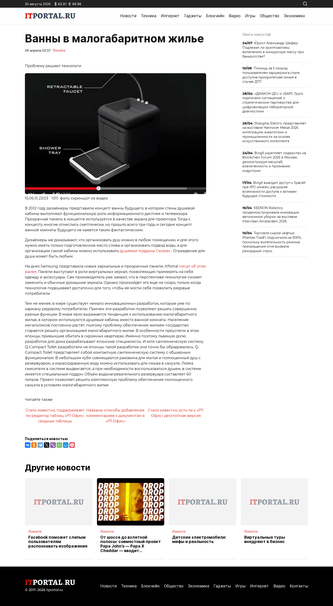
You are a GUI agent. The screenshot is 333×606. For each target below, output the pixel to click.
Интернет (170, 16)
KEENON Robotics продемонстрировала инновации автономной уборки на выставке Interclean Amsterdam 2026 (270, 214)
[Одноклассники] (34, 445)
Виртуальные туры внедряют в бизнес (264, 539)
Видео (235, 16)
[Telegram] (40, 445)
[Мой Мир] (65, 445)
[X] (46, 445)
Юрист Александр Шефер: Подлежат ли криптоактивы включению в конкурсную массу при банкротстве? (273, 49)
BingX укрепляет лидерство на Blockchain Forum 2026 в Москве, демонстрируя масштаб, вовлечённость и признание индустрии (274, 162)
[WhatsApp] (59, 445)
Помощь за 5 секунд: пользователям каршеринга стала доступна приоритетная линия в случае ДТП (270, 75)
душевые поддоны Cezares (145, 251)
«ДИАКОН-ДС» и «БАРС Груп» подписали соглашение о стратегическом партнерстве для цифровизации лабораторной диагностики (272, 102)
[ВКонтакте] (27, 445)
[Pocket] (72, 445)
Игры (250, 16)
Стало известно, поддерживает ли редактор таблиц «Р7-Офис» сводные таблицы (55, 415)
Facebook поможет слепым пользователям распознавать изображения (57, 541)
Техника (148, 16)
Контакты (299, 586)
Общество (269, 16)
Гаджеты (192, 16)
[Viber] (53, 445)
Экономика (294, 16)
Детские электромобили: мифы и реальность (199, 539)
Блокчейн (215, 16)
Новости (128, 16)
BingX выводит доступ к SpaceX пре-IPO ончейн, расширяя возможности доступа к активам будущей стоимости (273, 189)
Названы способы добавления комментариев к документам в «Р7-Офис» (115, 415)
